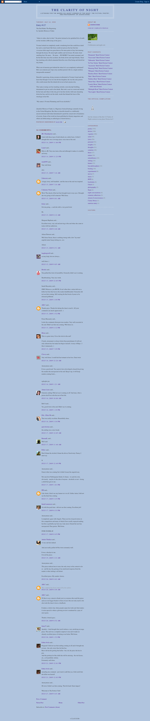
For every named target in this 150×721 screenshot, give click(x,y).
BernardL (45, 438)
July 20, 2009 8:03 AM (51, 579)
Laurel (44, 148)
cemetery (91, 150)
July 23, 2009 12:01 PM (51, 663)
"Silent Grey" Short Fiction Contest (99, 81)
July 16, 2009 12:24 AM (51, 361)
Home (60, 703)
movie (90, 174)
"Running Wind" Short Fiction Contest (100, 68)
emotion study (92, 203)
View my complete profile (98, 28)
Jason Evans (95, 24)
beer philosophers (93, 166)
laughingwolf (46, 253)
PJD (43, 490)
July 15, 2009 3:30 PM (51, 300)
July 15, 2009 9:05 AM (51, 264)
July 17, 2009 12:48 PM (51, 463)
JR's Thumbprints (47, 134)
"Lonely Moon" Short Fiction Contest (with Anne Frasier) (100, 85)
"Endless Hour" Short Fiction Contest (99, 79)
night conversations (94, 193)
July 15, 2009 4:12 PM (51, 328)
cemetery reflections (94, 195)
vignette (90, 134)
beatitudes (91, 182)
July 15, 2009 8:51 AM (51, 248)
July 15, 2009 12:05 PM (51, 281)
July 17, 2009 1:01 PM (51, 485)
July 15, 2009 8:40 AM (51, 229)
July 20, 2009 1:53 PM (51, 637)
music (90, 176)
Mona (43, 333)
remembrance (92, 158)
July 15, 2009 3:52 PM (51, 314)
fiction (90, 131)
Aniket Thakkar (47, 539)
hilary (43, 204)
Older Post (81, 703)
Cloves (44, 354)
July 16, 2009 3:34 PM (51, 421)
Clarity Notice (92, 200)
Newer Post (39, 703)
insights (90, 144)
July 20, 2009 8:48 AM (51, 590)
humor (90, 163)
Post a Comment (41, 699)
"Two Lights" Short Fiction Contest (99, 92)
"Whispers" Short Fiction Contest (98, 71)
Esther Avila (45, 642)
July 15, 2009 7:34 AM (51, 184)
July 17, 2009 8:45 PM (51, 534)
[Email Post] (65, 122)
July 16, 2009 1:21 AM (51, 384)
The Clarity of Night (75, 10)
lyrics (89, 139)
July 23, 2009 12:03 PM (51, 677)
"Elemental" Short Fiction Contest (98, 55)
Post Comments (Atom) (52, 707)
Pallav (44, 450)
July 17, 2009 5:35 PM (51, 499)
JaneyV (44, 626)
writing (90, 161)
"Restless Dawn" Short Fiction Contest (100, 74)
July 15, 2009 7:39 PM (51, 349)
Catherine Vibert (47, 190)
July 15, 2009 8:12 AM (51, 215)
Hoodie (44, 269)
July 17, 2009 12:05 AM (51, 433)
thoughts (91, 147)
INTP (89, 179)
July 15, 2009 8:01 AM (51, 198)
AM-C (44, 305)
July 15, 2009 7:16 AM (51, 173)
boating (90, 169)
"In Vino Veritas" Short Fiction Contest (100, 63)
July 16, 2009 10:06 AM (51, 398)
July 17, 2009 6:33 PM (51, 510)
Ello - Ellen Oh (46, 415)
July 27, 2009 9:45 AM (51, 694)
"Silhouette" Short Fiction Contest (99, 60)
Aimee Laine (46, 390)
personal (90, 142)
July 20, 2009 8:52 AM (51, 621)
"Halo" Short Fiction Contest (97, 76)
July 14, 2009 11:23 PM (51, 156)
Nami (89, 190)
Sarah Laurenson (47, 504)
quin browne (46, 427)
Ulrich (90, 184)
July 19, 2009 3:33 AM (51, 558)
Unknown (45, 178)
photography (92, 187)
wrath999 (45, 162)
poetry (90, 129)
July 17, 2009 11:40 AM (51, 444)
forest (89, 152)
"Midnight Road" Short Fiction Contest (100, 89)
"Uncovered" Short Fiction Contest (99, 57)
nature (90, 155)
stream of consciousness (95, 198)
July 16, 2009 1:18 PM (51, 410)
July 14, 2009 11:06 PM (51, 142)
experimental (92, 171)
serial (89, 137)
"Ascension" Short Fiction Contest (99, 66)
